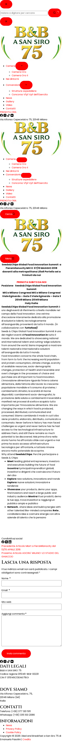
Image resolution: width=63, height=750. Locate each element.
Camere (10, 159)
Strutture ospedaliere (24, 179)
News (9, 186)
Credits (26, 739)
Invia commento (16, 653)
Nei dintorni (12, 171)
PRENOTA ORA (8, 200)
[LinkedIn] (9, 542)
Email (5, 590)
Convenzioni (13, 174)
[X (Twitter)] (6, 542)
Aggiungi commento (14, 614)
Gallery (10, 190)
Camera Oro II (20, 167)
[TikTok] (9, 204)
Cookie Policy (13, 732)
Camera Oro (19, 164)
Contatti (11, 197)
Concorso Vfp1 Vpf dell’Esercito (30, 183)
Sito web (6, 602)
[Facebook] (2, 204)
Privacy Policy (14, 729)
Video (9, 193)
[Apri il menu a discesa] (22, 159)
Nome (6, 578)
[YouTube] (12, 204)
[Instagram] (5, 204)
